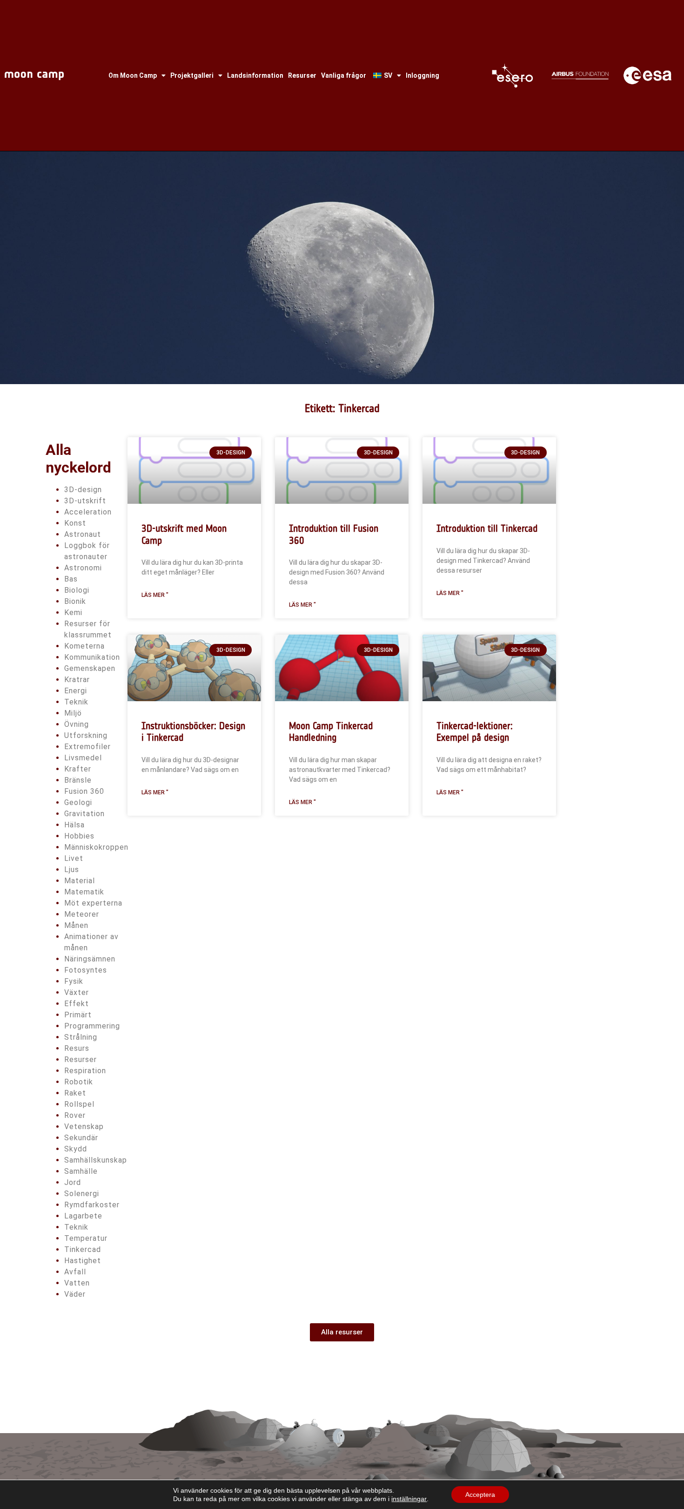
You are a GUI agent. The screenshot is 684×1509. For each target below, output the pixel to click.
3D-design (83, 489)
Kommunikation (92, 657)
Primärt (78, 1014)
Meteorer (81, 914)
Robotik (78, 1081)
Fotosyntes (85, 970)
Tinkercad (82, 1249)
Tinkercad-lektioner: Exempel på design (474, 731)
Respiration (85, 1070)
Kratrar (77, 679)
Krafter (77, 769)
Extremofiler (87, 746)
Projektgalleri (192, 75)
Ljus (71, 869)
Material (79, 880)
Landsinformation (255, 75)
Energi (75, 690)
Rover (75, 1115)
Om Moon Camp (132, 75)
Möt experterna (93, 903)
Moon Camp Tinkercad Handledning (331, 731)
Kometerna (84, 646)
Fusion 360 (84, 791)
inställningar (409, 1498)
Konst (75, 523)
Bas (71, 579)
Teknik (76, 701)
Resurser (302, 75)
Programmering (92, 1026)
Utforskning (85, 735)
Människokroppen (96, 847)
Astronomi (83, 567)
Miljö (73, 713)
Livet (73, 858)
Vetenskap (84, 1126)
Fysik (73, 981)
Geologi (78, 802)
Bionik (75, 601)
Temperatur (85, 1238)
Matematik (84, 891)
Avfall (75, 1271)
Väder (75, 1294)
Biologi (76, 590)
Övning (76, 724)
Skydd (75, 1148)
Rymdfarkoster (92, 1204)
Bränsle (78, 780)
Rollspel (79, 1104)
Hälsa (74, 824)
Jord (72, 1182)
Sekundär (81, 1137)
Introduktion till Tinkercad (486, 528)
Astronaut (82, 534)
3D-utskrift (85, 500)
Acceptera (480, 1494)
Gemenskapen (89, 668)
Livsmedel (83, 757)
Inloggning (422, 75)
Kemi (73, 612)
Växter (76, 992)
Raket (75, 1093)
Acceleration (88, 512)
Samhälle (81, 1171)
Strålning (80, 1037)
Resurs (76, 1048)
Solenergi (81, 1193)
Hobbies (79, 836)
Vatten (77, 1283)
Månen (76, 925)
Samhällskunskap (95, 1160)
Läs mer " (154, 595)
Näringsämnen (89, 958)
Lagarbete (83, 1215)
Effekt (76, 1003)
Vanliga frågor (343, 75)
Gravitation (84, 813)
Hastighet (82, 1260)
